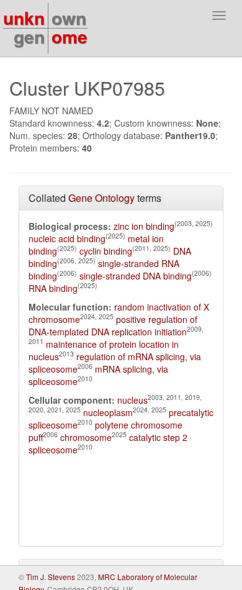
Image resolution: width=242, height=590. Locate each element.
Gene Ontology (101, 198)
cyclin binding (105, 251)
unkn (24, 17)
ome (69, 36)
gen (29, 36)
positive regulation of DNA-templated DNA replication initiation (113, 325)
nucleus (132, 400)
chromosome (86, 437)
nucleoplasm (108, 412)
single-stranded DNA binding (135, 276)
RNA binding (53, 288)
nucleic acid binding (67, 238)
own (69, 17)
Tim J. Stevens (50, 576)
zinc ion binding (144, 226)
